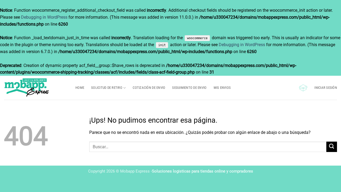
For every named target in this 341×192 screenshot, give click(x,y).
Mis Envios (222, 88)
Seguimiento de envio (189, 88)
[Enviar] (331, 147)
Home (79, 88)
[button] (303, 88)
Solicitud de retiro (106, 88)
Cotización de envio (149, 88)
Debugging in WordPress (44, 17)
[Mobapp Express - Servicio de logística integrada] (35, 88)
